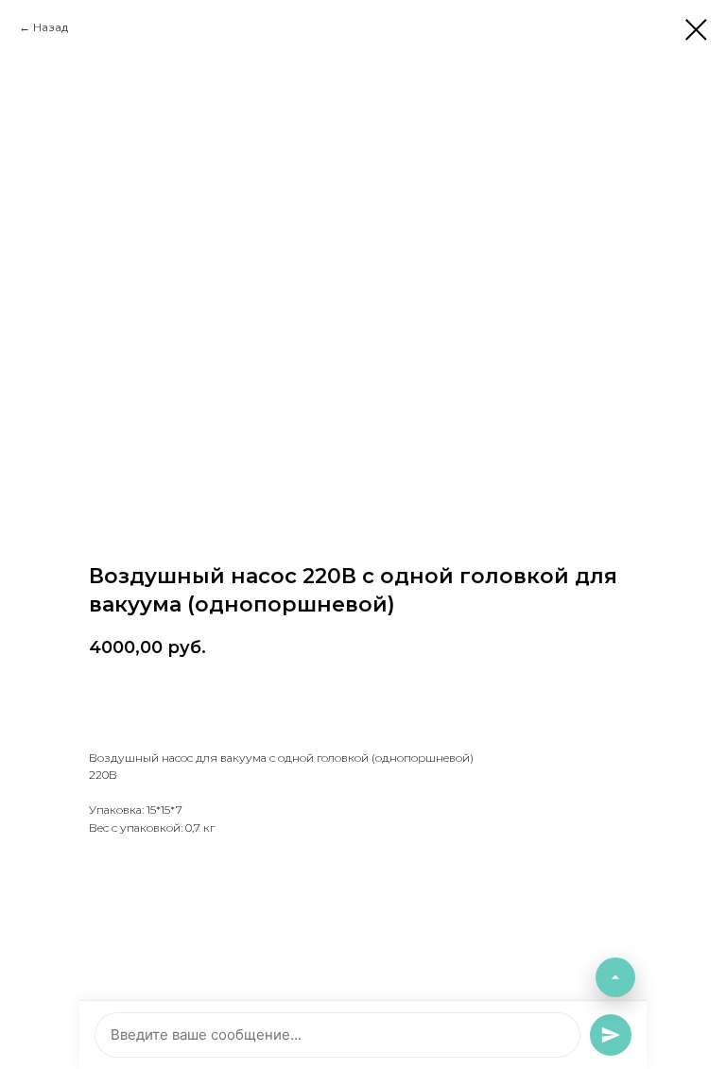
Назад (50, 27)
